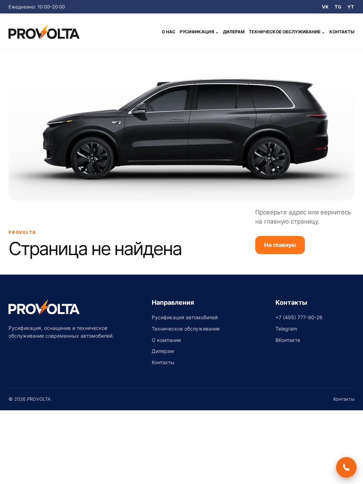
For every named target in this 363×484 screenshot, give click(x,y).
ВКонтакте (287, 340)
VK (325, 7)
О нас (168, 31)
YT (350, 7)
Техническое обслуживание (287, 31)
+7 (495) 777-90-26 (299, 317)
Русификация (199, 31)
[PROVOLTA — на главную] (44, 32)
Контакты (341, 31)
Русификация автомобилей (185, 317)
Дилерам (234, 31)
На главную (280, 244)
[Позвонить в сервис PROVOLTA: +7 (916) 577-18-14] (346, 467)
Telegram (286, 329)
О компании (166, 340)
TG (338, 7)
